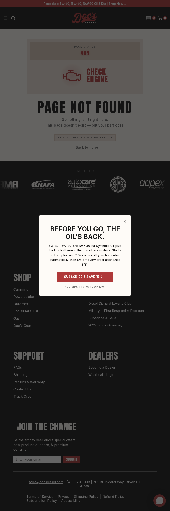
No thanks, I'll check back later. (85, 286)
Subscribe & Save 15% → (85, 276)
